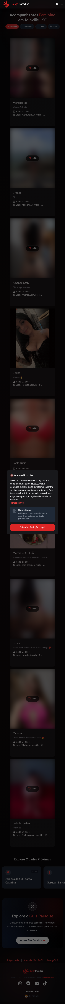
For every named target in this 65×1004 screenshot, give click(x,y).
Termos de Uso (17, 503)
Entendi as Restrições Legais (32, 527)
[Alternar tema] (57, 4)
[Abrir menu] (62, 4)
